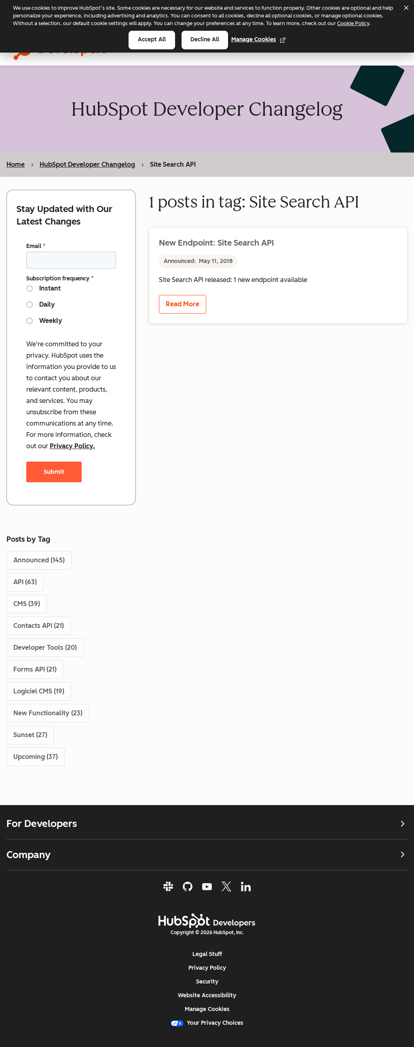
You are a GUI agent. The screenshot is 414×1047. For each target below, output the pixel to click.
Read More (182, 304)
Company (28, 854)
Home (15, 164)
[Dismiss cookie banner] (406, 8)
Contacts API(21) (38, 625)
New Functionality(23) (47, 713)
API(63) (25, 582)
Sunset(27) (30, 735)
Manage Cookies (253, 39)
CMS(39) (26, 604)
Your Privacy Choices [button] (215, 1022)
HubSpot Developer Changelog (87, 164)
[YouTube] (207, 886)
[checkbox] (71, 308)
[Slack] (168, 886)
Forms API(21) (35, 669)
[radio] (71, 292)
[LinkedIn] (245, 886)
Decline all (204, 39)
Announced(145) (39, 560)
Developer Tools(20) (45, 647)
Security (207, 981)
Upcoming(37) (35, 757)
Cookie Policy (353, 23)
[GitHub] (187, 886)
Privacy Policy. (72, 446)
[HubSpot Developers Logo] (207, 921)
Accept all (152, 39)
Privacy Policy (207, 967)
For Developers (41, 823)
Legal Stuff (207, 954)
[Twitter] (226, 886)
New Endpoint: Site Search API (216, 243)
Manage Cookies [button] (207, 1009)
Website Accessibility (207, 995)
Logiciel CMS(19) (38, 691)
